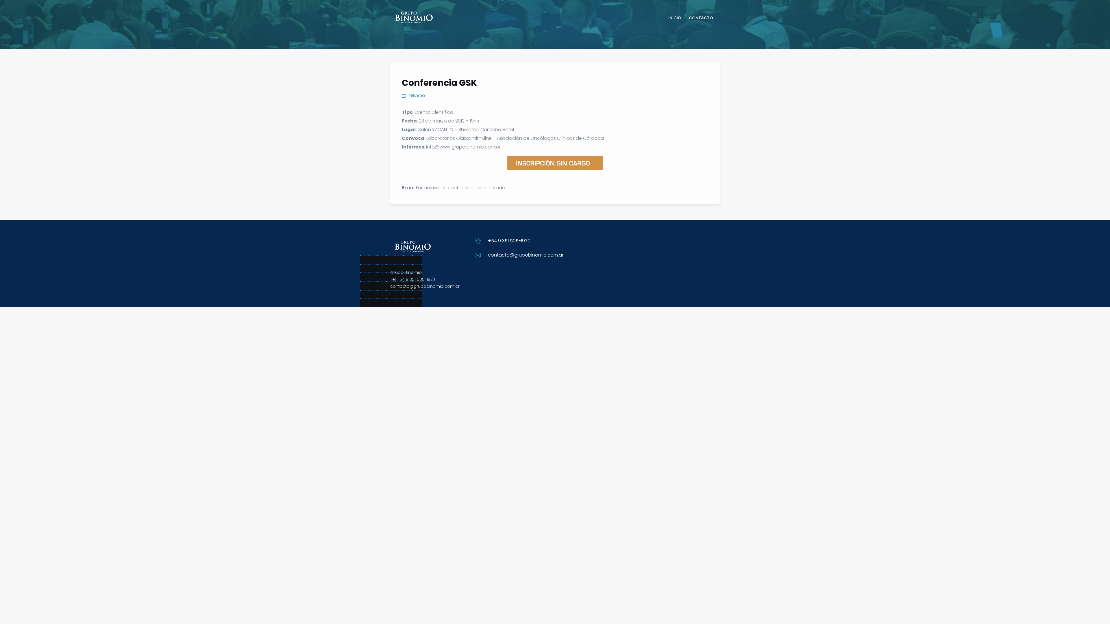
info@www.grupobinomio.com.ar (463, 147)
